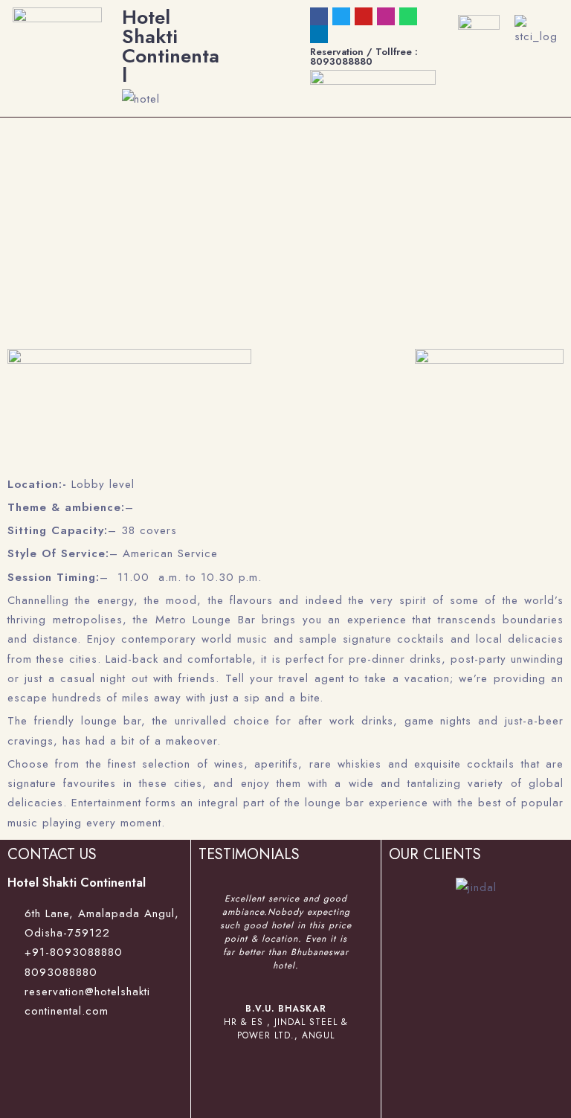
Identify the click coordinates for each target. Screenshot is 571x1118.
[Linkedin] (319, 34)
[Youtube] (363, 16)
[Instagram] (386, 16)
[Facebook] (319, 16)
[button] (212, 993)
